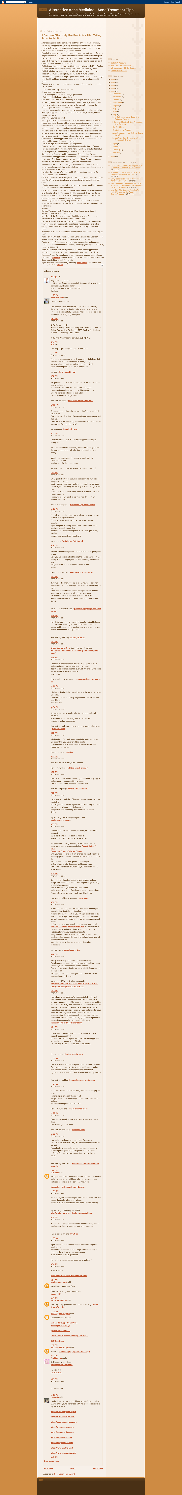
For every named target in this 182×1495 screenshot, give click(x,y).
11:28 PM (54, 686)
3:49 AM (54, 1298)
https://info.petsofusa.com (62, 1427)
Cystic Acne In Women (121, 130)
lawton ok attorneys (74, 1054)
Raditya (54, 276)
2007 (113, 91)
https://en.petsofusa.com (61, 1437)
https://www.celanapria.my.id (63, 1453)
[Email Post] (102, 265)
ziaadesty (55, 1397)
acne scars (83, 898)
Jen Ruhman (56, 1358)
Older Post (98, 1469)
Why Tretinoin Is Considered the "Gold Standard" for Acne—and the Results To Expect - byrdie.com (127, 185)
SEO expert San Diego (60, 1325)
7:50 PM (54, 793)
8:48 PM (54, 657)
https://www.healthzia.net (62, 1448)
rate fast (69, 752)
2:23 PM (54, 1356)
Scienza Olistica (75, 851)
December (117, 94)
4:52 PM (54, 376)
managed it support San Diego (64, 1323)
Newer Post (48, 1469)
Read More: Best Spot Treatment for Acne (69, 1276)
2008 (113, 88)
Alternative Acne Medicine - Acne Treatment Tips (91, 10)
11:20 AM (54, 1084)
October (116, 100)
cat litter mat (56, 1372)
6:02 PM (54, 577)
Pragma (64, 851)
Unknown (55, 1172)
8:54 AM (54, 1264)
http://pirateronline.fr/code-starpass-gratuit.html (71, 1213)
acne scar (56, 258)
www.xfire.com (58, 729)
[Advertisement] (72, 25)
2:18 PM (54, 1345)
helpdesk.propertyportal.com (82, 1080)
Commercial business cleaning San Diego (69, 1336)
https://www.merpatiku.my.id (63, 1412)
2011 (113, 79)
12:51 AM (55, 1191)
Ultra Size (74, 1234)
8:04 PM (54, 954)
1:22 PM (54, 1170)
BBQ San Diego (57, 1341)
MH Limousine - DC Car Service (123, 68)
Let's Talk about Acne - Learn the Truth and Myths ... (125, 118)
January (116, 153)
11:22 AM (54, 1113)
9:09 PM (54, 1379)
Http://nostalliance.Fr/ (78, 768)
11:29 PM (54, 295)
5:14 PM (54, 342)
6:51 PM (54, 319)
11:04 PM (54, 1311)
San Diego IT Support (60, 1314)
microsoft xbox (78, 1130)
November (117, 97)
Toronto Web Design (119, 70)
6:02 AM (54, 991)
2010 (113, 82)
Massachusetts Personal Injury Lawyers (68, 1187)
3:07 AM (54, 642)
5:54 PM (54, 545)
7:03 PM (54, 473)
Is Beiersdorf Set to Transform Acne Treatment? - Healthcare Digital (125, 173)
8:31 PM (54, 824)
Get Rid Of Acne (118, 127)
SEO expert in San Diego (62, 1365)
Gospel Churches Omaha (77, 789)
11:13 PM (54, 1395)
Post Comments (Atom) (64, 1474)
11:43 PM (54, 707)
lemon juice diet (77, 637)
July (115, 109)
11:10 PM (54, 509)
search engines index (78, 1109)
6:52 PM (54, 733)
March (115, 147)
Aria (52, 344)
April (115, 144)
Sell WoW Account (118, 63)
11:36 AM (54, 1058)
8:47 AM (54, 1457)
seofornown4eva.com (60, 820)
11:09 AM (54, 1238)
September (117, 103)
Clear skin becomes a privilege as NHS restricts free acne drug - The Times (126, 167)
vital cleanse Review (67, 372)
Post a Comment (51, 1461)
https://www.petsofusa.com (63, 1417)
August (116, 106)
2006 (113, 157)
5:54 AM (54, 1280)
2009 (113, 85)
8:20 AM (54, 874)
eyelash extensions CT (60, 1331)
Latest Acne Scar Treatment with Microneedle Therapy (125, 139)
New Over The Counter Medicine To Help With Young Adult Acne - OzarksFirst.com (125, 192)
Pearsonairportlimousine (121, 65)
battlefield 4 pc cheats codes (82, 505)
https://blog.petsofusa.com (62, 1432)
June (115, 112)
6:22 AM (54, 353)
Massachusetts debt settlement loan (66, 1023)
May (115, 115)
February (117, 150)
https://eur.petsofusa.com (62, 1443)
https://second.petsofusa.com (64, 1422)
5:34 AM (54, 1027)
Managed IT (56, 1294)
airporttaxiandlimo (59, 1300)
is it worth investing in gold (80, 401)
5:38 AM (54, 616)
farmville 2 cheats (70, 429)
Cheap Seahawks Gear (60, 648)
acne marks (82, 263)
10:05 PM (55, 405)
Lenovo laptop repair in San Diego (74, 1351)
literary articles (57, 297)
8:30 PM (54, 1217)
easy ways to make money (81, 572)
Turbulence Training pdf (72, 541)
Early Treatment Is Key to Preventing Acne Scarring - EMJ (125, 180)
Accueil (85, 846)
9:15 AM (54, 433)
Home (73, 1469)
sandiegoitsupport (59, 1282)
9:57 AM (54, 772)
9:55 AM (54, 756)
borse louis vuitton (59, 927)
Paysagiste (55, 851)
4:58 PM (54, 902)
